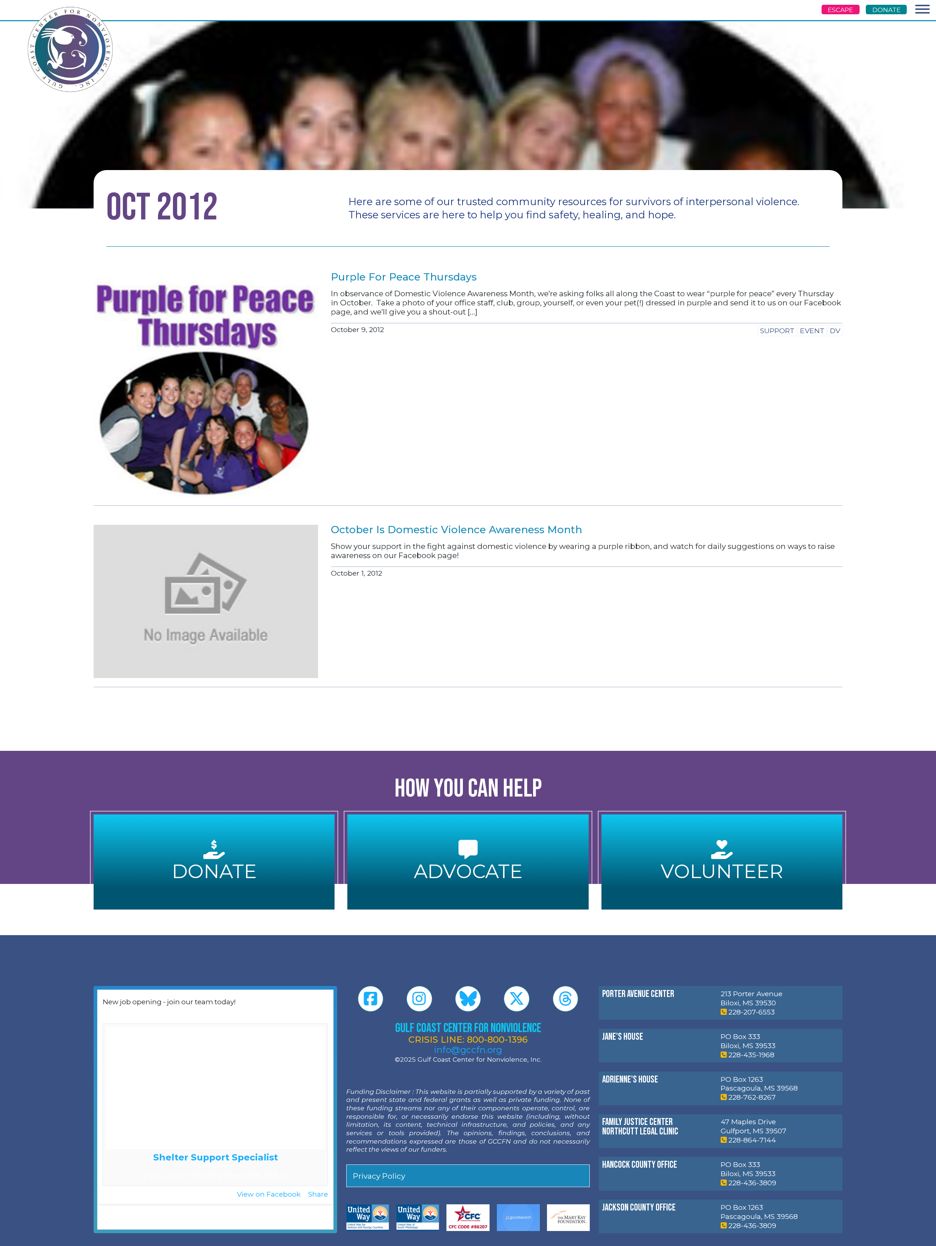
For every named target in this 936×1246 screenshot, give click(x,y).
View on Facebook (269, 1194)
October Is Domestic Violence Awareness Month (456, 529)
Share (318, 1194)
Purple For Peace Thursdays (404, 277)
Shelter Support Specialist (215, 1157)
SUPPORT (777, 330)
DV (835, 330)
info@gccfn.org (468, 1049)
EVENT (812, 330)
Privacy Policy (379, 1176)
